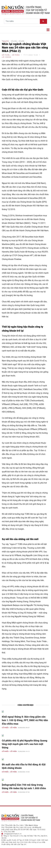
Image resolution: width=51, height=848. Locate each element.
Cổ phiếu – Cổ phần (9, 727)
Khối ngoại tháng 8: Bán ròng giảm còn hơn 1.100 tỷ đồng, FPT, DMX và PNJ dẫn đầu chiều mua (25, 720)
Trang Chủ (5, 41)
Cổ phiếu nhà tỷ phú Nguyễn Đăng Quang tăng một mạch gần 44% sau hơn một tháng (24, 744)
